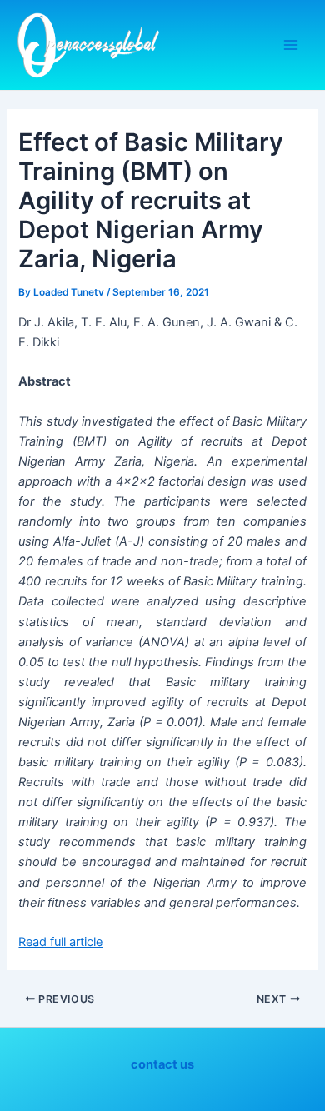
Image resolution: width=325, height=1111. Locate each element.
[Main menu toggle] (290, 44)
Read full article (60, 941)
